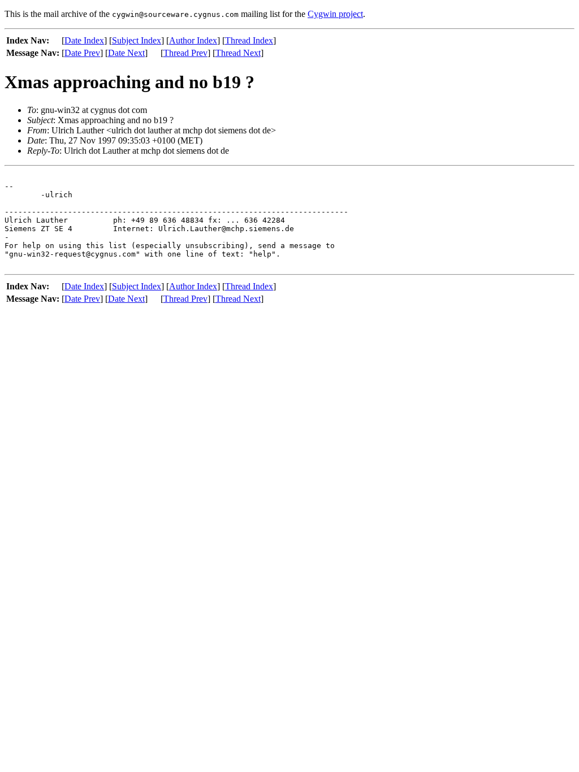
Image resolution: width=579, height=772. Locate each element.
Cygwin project (335, 14)
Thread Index (249, 40)
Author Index (193, 40)
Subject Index (136, 40)
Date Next (126, 53)
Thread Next (238, 53)
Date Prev (82, 53)
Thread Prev (185, 53)
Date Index (84, 40)
